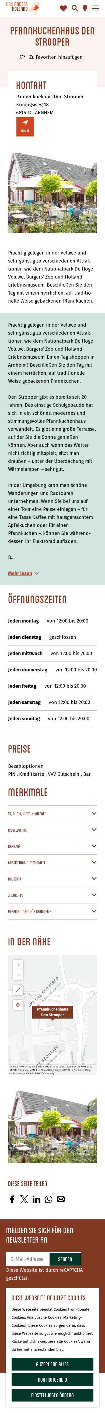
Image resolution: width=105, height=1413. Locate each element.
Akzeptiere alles (52, 1364)
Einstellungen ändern (52, 1395)
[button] (52, 1015)
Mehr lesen (20, 573)
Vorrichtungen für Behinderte (29, 911)
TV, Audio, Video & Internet (27, 813)
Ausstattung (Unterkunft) (26, 862)
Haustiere (15, 878)
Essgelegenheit (18, 830)
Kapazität (15, 846)
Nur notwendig (52, 1379)
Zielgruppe (15, 895)
